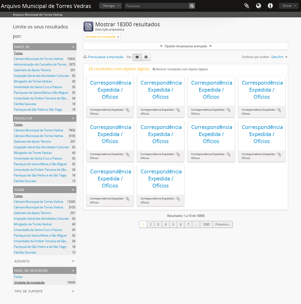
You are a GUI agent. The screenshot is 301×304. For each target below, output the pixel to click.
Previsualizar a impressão (105, 57)
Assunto (22, 260)
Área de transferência (247, 6)
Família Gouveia (25, 104)
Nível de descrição (31, 270)
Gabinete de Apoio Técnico (32, 70)
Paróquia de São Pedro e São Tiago (38, 109)
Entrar (287, 6)
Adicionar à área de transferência (127, 110)
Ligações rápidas (270, 6)
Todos (18, 53)
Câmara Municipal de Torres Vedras (38, 59)
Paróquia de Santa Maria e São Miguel (40, 164)
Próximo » (222, 224)
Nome (19, 189)
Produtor (23, 118)
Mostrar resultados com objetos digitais (181, 69)
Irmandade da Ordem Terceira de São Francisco (47, 98)
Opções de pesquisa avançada (186, 46)
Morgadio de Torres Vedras (33, 81)
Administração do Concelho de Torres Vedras (45, 64)
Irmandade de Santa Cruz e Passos (38, 87)
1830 (206, 224)
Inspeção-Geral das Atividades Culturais (41, 76)
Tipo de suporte (28, 291)
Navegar (109, 6)
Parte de (22, 46)
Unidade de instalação (29, 282)
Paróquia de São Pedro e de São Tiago (40, 175)
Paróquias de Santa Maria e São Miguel (41, 92)
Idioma (258, 6)
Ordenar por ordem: (256, 57)
